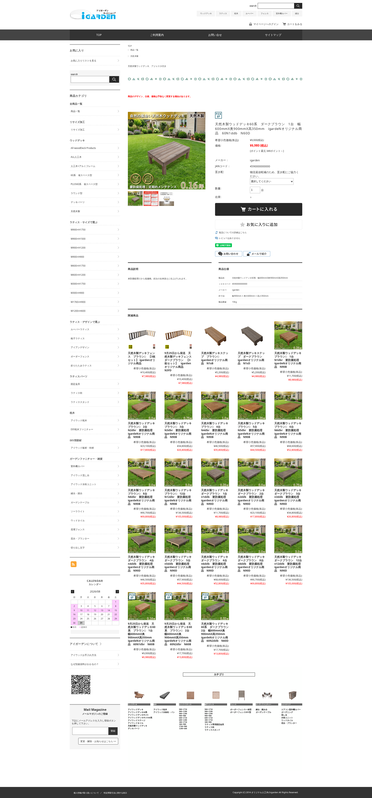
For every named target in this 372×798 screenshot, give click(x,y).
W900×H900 (77, 256)
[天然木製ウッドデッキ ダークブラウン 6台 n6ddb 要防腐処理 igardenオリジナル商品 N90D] (215, 539)
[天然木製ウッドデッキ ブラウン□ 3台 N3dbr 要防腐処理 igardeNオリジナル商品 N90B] (178, 406)
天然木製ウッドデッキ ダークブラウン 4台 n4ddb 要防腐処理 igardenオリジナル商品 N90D (143, 563)
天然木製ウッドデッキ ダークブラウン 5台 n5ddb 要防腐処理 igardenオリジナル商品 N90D (179, 563)
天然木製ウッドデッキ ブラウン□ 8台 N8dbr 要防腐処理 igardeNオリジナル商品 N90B (143, 497)
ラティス (223, 13)
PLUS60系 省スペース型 (84, 184)
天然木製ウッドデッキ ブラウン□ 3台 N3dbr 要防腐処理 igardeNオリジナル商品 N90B (179, 430)
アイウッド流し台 (80, 475)
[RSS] (74, 565)
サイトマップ (273, 35)
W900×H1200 (78, 247)
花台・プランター (80, 538)
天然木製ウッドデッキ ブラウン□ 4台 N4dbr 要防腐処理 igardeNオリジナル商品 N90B (216, 430)
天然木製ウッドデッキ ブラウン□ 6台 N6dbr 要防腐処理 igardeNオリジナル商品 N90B (289, 430)
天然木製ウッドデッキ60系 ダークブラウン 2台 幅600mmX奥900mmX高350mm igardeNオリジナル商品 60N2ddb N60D (216, 632)
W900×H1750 (78, 229)
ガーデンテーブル (80, 502)
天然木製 (134, 56)
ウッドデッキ (206, 13)
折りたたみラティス (81, 365)
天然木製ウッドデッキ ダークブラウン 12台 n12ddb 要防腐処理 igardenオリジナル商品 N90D (289, 563)
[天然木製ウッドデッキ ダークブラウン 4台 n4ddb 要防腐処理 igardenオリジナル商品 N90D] (142, 539)
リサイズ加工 (78, 129)
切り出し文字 (78, 547)
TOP (99, 35)
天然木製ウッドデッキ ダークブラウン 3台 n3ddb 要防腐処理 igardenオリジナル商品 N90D (289, 497)
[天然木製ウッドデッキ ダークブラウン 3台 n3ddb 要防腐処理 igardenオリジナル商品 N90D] (288, 472)
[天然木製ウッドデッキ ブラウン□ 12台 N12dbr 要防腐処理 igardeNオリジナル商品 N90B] (178, 472)
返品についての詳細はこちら (233, 232)
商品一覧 (134, 50)
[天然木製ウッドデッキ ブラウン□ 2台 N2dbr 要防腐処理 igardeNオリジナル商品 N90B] (142, 406)
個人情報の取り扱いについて (86, 793)
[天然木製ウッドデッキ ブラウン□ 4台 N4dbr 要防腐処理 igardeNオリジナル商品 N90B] (215, 406)
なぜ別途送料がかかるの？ (85, 664)
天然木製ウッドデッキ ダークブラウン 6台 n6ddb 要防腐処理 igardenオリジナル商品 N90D (216, 563)
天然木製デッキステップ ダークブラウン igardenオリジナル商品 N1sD (251, 358)
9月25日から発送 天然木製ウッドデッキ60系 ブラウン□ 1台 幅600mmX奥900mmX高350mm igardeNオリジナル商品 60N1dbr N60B (141, 634)
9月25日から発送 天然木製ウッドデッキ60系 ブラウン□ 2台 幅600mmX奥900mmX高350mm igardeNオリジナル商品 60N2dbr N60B (178, 634)
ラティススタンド (80, 402)
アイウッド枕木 (79, 420)
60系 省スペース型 (81, 175)
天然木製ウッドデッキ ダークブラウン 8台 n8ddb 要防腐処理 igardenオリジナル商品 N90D (253, 563)
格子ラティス (78, 338)
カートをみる (294, 24)
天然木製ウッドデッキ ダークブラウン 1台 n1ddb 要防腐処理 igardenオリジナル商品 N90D (216, 497)
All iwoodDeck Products (83, 148)
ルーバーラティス (80, 329)
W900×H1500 (78, 238)
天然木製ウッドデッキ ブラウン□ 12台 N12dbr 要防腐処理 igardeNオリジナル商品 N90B (179, 497)
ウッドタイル (78, 520)
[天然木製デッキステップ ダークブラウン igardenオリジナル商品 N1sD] (252, 335)
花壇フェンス (78, 529)
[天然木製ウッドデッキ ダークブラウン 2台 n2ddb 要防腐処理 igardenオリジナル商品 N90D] (252, 472)
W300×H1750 (78, 283)
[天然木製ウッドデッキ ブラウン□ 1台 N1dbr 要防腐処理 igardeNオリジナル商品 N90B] (288, 335)
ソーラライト (78, 511)
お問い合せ (215, 35)
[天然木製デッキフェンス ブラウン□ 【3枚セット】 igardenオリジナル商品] (142, 335)
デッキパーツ (78, 202)
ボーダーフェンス (80, 356)
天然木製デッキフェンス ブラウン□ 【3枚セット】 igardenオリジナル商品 (141, 358)
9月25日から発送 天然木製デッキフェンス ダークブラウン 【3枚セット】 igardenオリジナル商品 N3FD (179, 361)
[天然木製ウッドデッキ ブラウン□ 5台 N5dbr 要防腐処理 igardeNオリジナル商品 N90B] (252, 406)
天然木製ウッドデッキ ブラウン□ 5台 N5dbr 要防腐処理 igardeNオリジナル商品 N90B (253, 430)
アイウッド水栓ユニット (83, 484)
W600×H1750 (78, 265)
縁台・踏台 (76, 493)
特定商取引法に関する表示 (115, 793)
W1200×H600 (78, 311)
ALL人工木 (76, 157)
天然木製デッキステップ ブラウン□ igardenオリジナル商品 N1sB (214, 358)
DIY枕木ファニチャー (82, 429)
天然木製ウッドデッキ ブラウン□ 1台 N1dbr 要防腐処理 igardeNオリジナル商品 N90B (289, 360)
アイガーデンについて (84, 644)
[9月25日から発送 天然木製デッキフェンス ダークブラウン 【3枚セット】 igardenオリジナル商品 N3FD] (178, 335)
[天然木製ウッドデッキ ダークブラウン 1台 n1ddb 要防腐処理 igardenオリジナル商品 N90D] (215, 472)
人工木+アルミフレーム (83, 166)
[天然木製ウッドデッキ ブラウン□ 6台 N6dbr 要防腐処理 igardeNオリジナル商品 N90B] (288, 406)
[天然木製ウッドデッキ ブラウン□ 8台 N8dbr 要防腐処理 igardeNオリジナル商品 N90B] (142, 472)
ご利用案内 (157, 35)
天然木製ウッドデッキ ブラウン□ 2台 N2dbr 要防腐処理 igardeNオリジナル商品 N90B (143, 430)
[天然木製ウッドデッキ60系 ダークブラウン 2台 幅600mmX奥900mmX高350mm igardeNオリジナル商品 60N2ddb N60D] (215, 606)
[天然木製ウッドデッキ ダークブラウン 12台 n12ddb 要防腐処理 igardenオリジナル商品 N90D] (288, 539)
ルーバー (249, 13)
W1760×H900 (78, 302)
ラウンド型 (76, 193)
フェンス (265, 13)
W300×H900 (77, 292)
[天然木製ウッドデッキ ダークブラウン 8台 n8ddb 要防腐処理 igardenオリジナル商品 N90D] (252, 539)
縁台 (297, 13)
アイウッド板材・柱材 (82, 447)
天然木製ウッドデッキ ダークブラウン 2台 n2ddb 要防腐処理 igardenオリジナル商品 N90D (253, 497)
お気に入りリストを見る (83, 60)
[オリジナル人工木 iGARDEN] (93, 18)
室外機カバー (282, 13)
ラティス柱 (76, 393)
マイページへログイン (266, 24)
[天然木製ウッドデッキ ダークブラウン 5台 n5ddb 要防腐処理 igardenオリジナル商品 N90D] (178, 539)
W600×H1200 (78, 274)
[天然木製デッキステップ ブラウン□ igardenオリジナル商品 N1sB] (215, 335)
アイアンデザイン (80, 347)
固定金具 (75, 384)
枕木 (236, 13)
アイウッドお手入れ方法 (83, 655)
